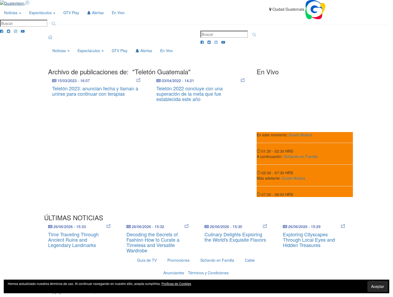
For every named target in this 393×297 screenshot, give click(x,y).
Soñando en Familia (301, 156)
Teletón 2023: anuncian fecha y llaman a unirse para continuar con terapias (95, 91)
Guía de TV (147, 260)
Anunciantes (173, 272)
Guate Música (300, 134)
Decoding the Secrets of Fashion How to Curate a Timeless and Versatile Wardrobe (152, 242)
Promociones (178, 260)
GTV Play (71, 12)
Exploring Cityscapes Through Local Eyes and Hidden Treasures (309, 239)
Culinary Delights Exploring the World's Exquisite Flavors (235, 237)
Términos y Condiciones (208, 272)
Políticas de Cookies (176, 283)
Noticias (11, 12)
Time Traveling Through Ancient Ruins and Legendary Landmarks (73, 239)
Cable (250, 260)
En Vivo (118, 12)
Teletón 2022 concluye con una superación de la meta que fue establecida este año (189, 93)
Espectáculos (41, 12)
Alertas (97, 12)
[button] (53, 23)
